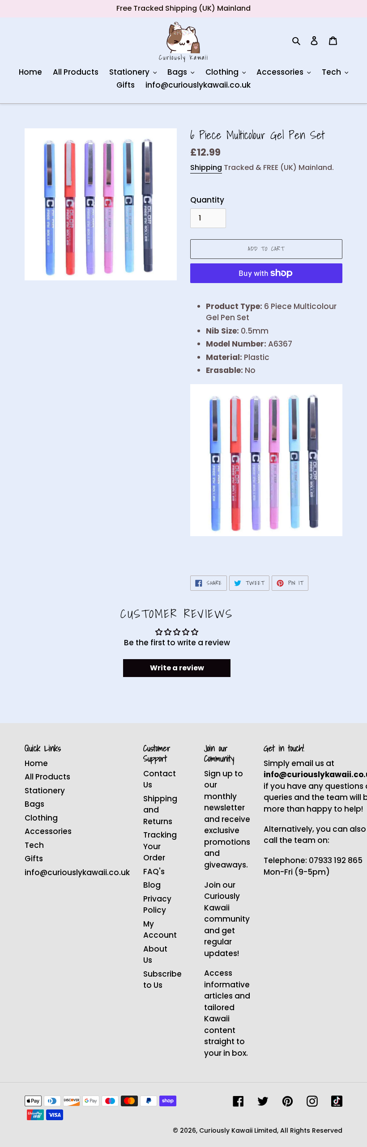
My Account (160, 929)
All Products (47, 776)
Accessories (48, 831)
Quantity (207, 200)
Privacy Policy (157, 904)
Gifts (34, 858)
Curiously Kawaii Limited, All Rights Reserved (270, 1130)
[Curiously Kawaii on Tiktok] (336, 1101)
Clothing (41, 818)
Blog (152, 885)
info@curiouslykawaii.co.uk (77, 872)
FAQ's (154, 871)
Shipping (206, 167)
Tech (34, 845)
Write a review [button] (177, 668)
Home (36, 763)
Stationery (45, 790)
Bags (34, 804)
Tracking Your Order (160, 846)
